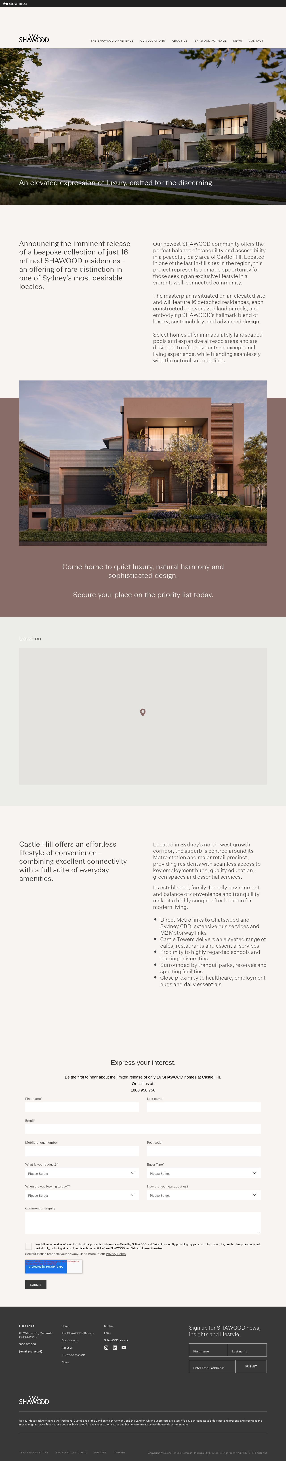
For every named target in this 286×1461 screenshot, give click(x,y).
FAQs (107, 1333)
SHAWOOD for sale (73, 1354)
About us (67, 1347)
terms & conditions (33, 1452)
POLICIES (100, 1452)
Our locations (70, 1340)
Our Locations (152, 41)
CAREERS (120, 1452)
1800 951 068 (27, 1344)
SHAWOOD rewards (116, 1340)
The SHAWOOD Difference (112, 41)
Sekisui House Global (71, 1452)
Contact (256, 41)
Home (65, 1326)
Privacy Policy (116, 1254)
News (237, 41)
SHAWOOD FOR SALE (210, 41)
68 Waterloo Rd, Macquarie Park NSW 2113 (35, 1335)
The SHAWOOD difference (78, 1333)
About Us (180, 41)
